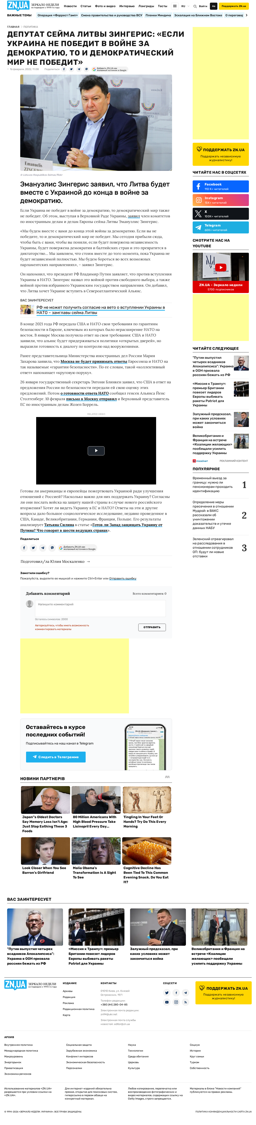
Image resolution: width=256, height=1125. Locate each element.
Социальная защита (79, 1045)
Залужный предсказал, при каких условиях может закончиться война (212, 420)
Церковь (133, 1062)
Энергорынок (12, 1062)
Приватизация (13, 1068)
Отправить (152, 627)
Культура (134, 1068)
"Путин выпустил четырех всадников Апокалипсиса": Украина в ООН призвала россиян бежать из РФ (213, 366)
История (195, 1050)
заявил (134, 216)
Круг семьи (197, 1056)
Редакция (69, 997)
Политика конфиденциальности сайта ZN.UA (223, 1111)
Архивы (68, 991)
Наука (132, 1045)
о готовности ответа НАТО (85, 393)
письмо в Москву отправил (91, 398)
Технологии (135, 1050)
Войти (203, 6)
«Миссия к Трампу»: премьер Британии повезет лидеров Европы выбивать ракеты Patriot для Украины (209, 394)
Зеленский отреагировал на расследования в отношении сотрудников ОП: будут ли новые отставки (213, 547)
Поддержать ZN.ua (234, 6)
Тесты (162, 6)
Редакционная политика (78, 1009)
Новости (70, 6)
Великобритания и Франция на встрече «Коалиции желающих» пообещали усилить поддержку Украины (212, 444)
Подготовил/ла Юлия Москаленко (53, 561)
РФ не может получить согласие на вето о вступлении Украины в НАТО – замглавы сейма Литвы (101, 310)
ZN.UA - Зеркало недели (220, 285)
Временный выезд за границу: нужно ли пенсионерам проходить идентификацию (213, 484)
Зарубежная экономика (81, 1050)
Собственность (199, 1068)
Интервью (127, 6)
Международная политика (21, 1050)
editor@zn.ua (122, 1024)
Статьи (86, 6)
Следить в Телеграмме (58, 757)
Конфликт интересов (79, 1056)
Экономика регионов (17, 1074)
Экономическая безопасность (85, 1062)
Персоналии (74, 1068)
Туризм (194, 1062)
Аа (213, 6)
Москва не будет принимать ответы (94, 361)
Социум (195, 1045)
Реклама (68, 1003)
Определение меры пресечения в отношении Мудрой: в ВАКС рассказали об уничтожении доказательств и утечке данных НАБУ (213, 515)
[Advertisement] (74, 675)
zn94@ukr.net (109, 1014)
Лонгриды (146, 6)
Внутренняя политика (18, 1045)
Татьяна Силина (59, 524)
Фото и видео (105, 6)
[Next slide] (246, 15)
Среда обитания (138, 1056)
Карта (66, 1015)
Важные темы (19, 15)
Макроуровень (13, 1056)
